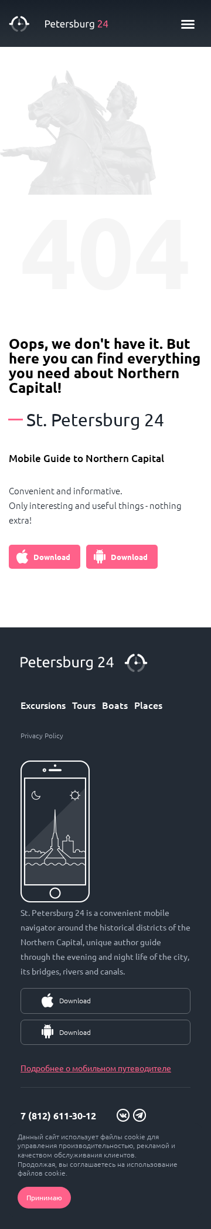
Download (51, 557)
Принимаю (44, 1197)
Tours (84, 704)
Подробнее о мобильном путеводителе (96, 1067)
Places (148, 704)
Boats (115, 704)
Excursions (43, 704)
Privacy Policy (42, 735)
